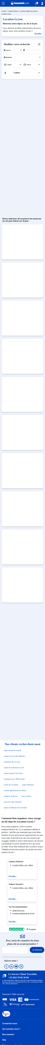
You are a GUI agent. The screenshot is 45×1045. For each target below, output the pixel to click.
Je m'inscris (37, 950)
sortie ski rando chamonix (12, 802)
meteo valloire (26, 796)
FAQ (4, 1040)
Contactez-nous (9, 1023)
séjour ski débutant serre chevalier (15, 808)
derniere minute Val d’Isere (13, 773)
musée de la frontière (11, 785)
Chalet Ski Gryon (18, 910)
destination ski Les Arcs (12, 762)
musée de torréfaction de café (14, 768)
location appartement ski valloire (15, 790)
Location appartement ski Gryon (23, 913)
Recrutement (8, 1034)
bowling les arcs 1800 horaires (14, 779)
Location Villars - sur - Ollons (22, 865)
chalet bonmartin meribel (12, 750)
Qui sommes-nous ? (11, 1029)
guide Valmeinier (28, 785)
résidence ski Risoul (10, 796)
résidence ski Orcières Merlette (14, 756)
